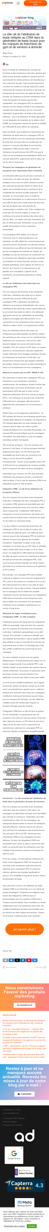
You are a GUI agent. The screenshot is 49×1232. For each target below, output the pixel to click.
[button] (18, 3)
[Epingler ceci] (29, 960)
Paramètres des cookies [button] (14, 1226)
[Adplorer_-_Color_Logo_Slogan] (7, 3)
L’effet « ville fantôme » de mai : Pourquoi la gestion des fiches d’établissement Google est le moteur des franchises (24, 1048)
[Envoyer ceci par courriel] (5, 960)
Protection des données (12, 1125)
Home (4, 6)
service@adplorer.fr (11, 1113)
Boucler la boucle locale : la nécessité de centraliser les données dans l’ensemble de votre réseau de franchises (24, 1023)
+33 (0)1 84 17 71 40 (11, 1110)
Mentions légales (10, 1122)
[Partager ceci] (11, 960)
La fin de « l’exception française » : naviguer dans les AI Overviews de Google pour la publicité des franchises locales (23, 1031)
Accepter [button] (31, 1226)
